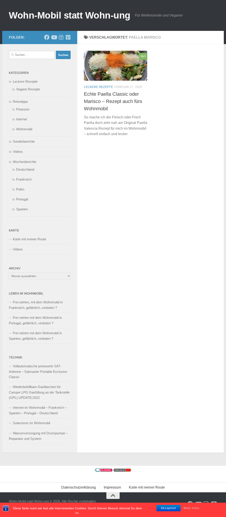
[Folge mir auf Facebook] (46, 37)
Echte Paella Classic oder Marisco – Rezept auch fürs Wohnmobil (113, 101)
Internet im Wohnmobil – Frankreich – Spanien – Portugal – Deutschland (38, 410)
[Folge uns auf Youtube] (53, 37)
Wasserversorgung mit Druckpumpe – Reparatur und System (38, 435)
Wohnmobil (24, 129)
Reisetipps (20, 101)
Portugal (22, 199)
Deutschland (25, 169)
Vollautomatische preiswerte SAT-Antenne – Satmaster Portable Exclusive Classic (38, 371)
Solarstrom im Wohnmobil (31, 423)
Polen (20, 189)
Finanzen (22, 109)
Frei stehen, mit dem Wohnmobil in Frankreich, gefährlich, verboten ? (36, 305)
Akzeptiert (168, 508)
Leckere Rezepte (98, 87)
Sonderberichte (24, 141)
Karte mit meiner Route (29, 239)
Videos (18, 151)
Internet (21, 119)
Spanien (22, 209)
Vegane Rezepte (28, 89)
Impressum (112, 487)
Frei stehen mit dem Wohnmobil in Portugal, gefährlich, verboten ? (35, 320)
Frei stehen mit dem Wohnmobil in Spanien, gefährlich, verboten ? (35, 335)
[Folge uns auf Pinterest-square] (68, 37)
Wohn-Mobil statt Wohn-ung (69, 15)
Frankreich (24, 179)
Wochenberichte (24, 162)
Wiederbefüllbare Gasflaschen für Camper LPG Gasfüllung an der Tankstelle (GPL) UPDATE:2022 (39, 392)
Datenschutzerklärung (78, 487)
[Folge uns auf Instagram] (61, 37)
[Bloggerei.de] (104, 470)
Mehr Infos (192, 508)
